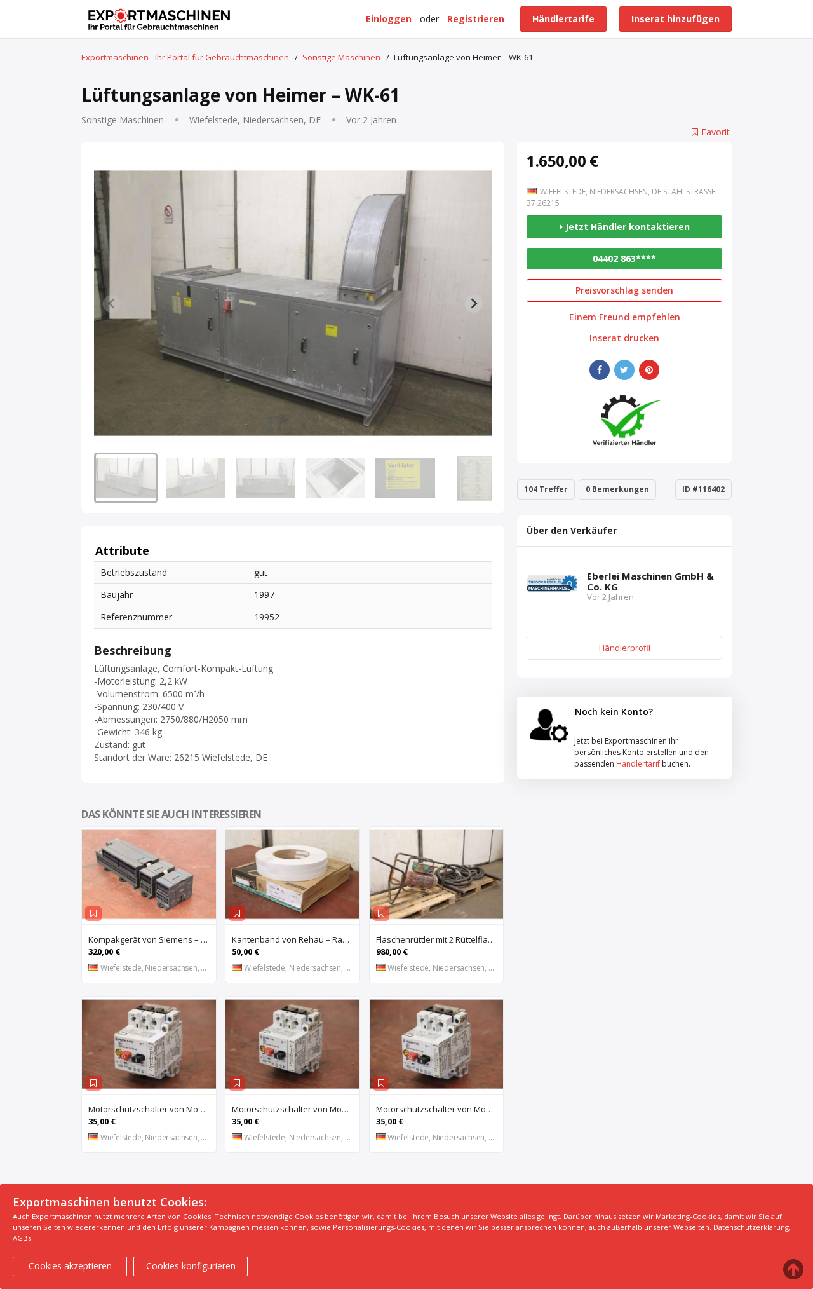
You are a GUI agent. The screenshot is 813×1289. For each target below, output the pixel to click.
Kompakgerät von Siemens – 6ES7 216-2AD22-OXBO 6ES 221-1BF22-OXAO (152, 939)
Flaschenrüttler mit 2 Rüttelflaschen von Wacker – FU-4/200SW (440, 939)
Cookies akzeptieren (70, 1266)
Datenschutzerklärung (751, 1227)
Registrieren (475, 19)
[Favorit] (93, 913)
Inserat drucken (624, 338)
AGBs (22, 1238)
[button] (126, 478)
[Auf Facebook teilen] (599, 370)
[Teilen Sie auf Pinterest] (649, 370)
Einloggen (389, 19)
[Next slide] (474, 304)
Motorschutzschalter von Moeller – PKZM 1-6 (295, 1109)
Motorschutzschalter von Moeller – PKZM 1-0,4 (152, 1109)
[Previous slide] (112, 304)
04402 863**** (624, 258)
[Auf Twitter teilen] (624, 370)
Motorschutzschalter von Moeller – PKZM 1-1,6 (440, 1109)
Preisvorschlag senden (624, 290)
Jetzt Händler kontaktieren (626, 227)
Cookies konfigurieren (191, 1266)
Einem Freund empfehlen (624, 317)
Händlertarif (638, 763)
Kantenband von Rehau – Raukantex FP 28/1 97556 (295, 939)
